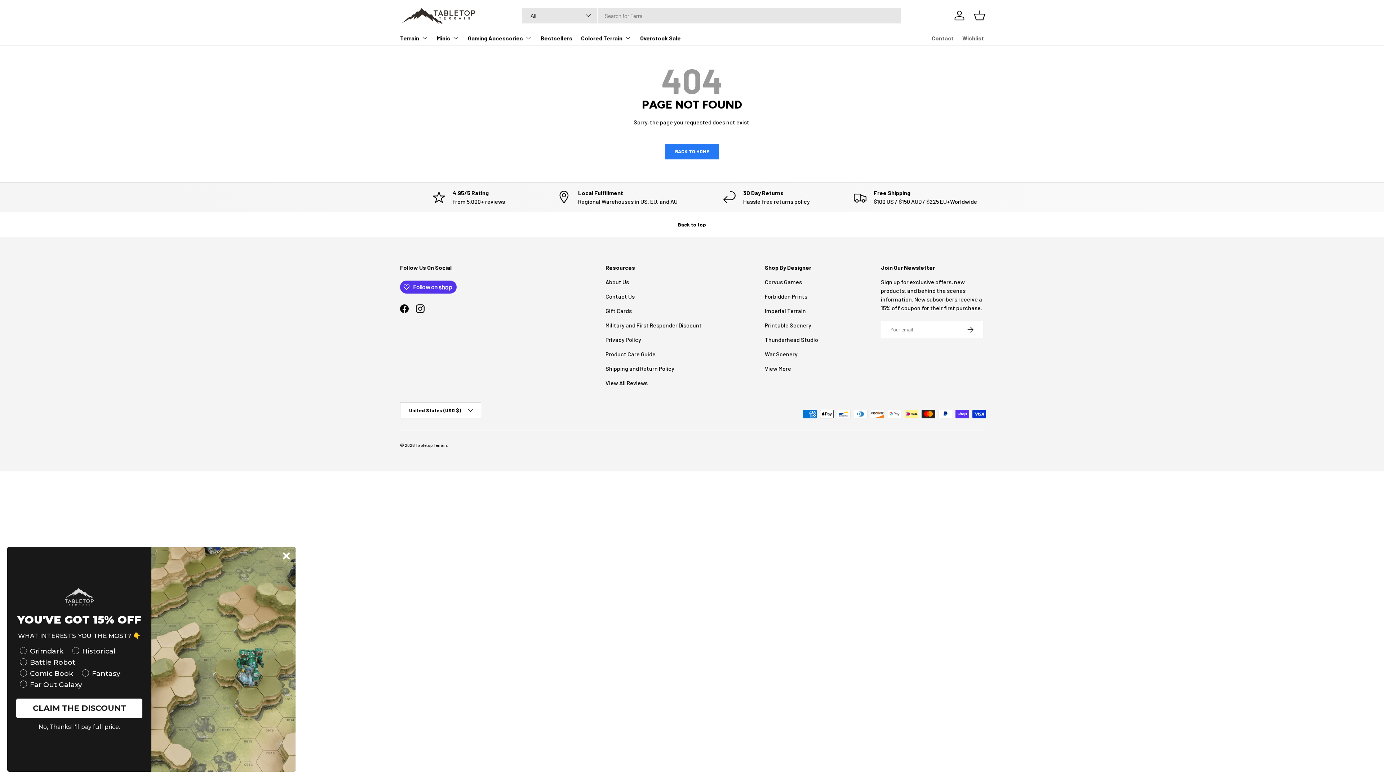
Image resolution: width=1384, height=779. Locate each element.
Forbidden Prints (786, 296)
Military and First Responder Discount (654, 325)
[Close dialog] (286, 556)
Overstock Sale (660, 38)
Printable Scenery (788, 325)
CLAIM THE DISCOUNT (79, 708)
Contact (943, 38)
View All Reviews (627, 382)
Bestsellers (556, 38)
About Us (617, 281)
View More (778, 368)
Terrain (409, 38)
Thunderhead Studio (791, 339)
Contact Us (620, 296)
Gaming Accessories (495, 38)
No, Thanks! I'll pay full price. (79, 726)
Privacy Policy (623, 339)
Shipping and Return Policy (640, 368)
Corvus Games (783, 281)
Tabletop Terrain (431, 445)
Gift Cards (619, 310)
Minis (443, 38)
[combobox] (711, 15)
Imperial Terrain (785, 310)
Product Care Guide (631, 354)
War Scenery (781, 354)
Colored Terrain (601, 38)
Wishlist (973, 38)
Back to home (692, 151)
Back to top (692, 224)
